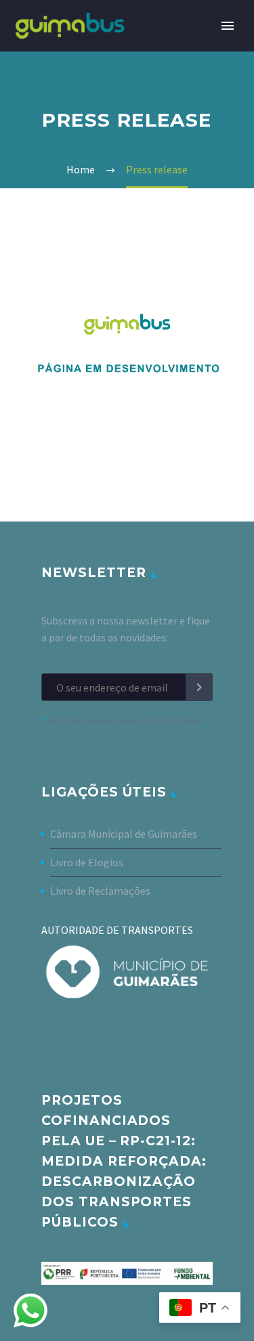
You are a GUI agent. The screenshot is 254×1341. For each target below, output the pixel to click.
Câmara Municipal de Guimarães (123, 833)
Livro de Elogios (86, 862)
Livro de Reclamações (100, 890)
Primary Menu (227, 26)
